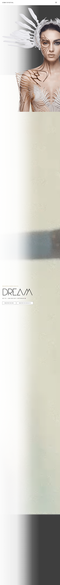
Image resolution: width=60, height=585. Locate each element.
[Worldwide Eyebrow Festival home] (7, 2)
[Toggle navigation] (56, 2)
